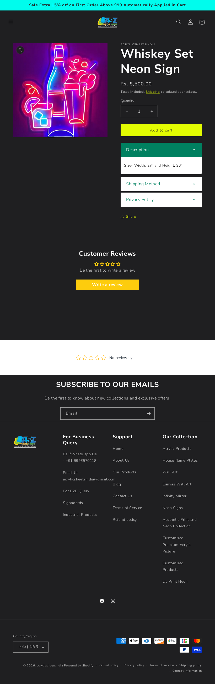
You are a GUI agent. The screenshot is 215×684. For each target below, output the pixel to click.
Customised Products (173, 566)
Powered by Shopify (79, 665)
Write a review (107, 285)
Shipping (153, 92)
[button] (11, 22)
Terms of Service (127, 507)
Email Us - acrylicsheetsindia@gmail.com (89, 476)
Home (118, 448)
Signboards (73, 502)
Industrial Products (80, 514)
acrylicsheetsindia (50, 665)
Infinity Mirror (175, 496)
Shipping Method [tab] (143, 184)
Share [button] (131, 216)
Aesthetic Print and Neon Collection (180, 523)
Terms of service (162, 665)
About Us (121, 460)
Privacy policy (134, 665)
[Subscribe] (148, 413)
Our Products (125, 472)
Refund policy (125, 519)
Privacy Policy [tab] (140, 200)
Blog (117, 484)
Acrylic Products (177, 448)
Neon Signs (173, 507)
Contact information (187, 671)
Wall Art (170, 472)
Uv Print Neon (175, 581)
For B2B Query (76, 491)
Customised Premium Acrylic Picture (177, 544)
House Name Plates (180, 460)
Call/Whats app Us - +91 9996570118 (80, 457)
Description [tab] (137, 150)
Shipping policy (190, 665)
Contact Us (122, 496)
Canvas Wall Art (177, 484)
